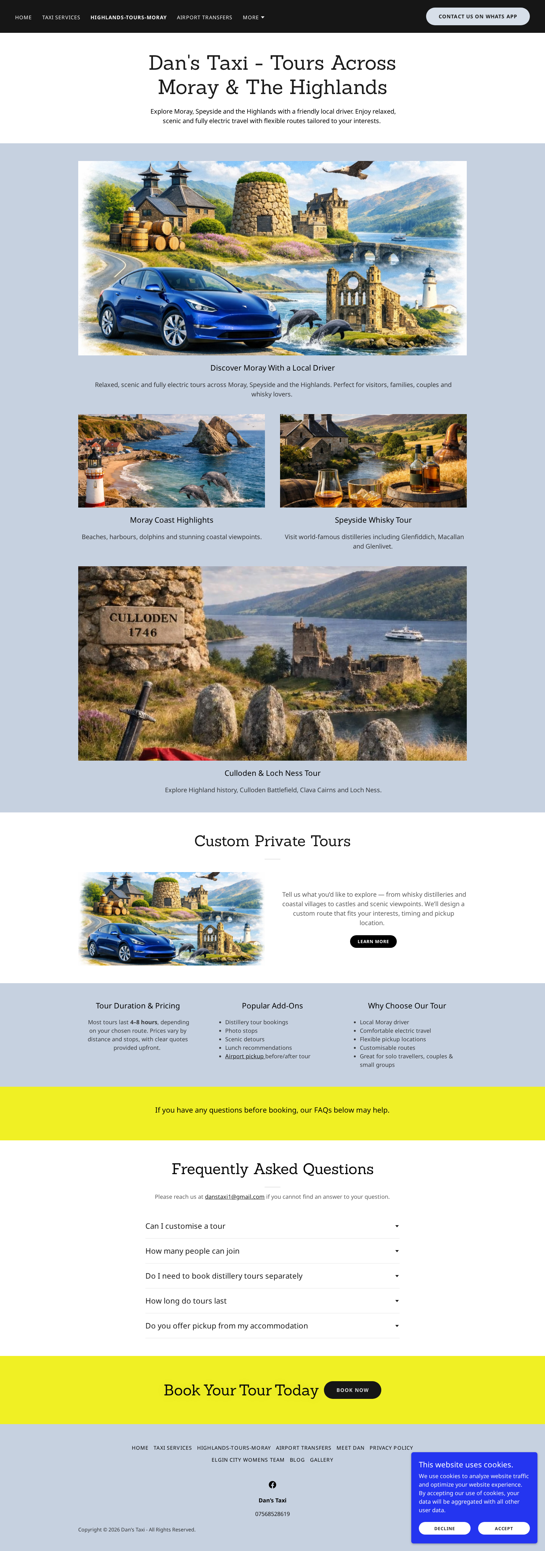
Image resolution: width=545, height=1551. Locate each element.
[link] (272, 1484)
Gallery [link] (321, 1459)
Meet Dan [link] (351, 1447)
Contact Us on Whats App (478, 16)
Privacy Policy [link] (391, 1447)
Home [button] (140, 1447)
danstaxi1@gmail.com (235, 1196)
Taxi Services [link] (61, 17)
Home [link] (23, 17)
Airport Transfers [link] (204, 17)
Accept (504, 1528)
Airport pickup (245, 1056)
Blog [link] (297, 1459)
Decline (444, 1528)
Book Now (353, 1390)
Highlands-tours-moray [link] (129, 17)
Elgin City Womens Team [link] (248, 1459)
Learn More (374, 941)
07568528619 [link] (272, 1514)
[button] (254, 17)
